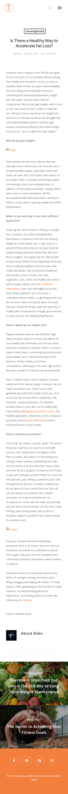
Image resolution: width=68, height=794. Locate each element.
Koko (19, 53)
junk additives (35, 420)
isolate (37, 411)
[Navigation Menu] (60, 8)
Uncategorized (35, 31)
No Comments (48, 53)
